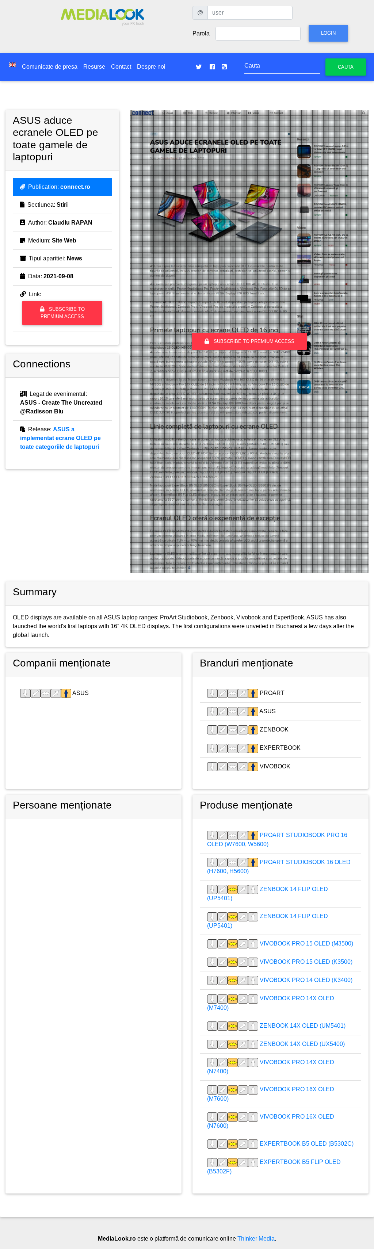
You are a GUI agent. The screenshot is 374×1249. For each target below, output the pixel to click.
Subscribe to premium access (63, 312)
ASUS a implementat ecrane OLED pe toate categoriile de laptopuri (60, 438)
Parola (201, 33)
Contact (121, 67)
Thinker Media (256, 1238)
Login (328, 33)
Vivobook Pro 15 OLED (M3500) (305, 943)
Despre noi (151, 67)
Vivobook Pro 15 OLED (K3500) (305, 962)
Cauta (346, 67)
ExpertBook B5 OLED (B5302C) (306, 1144)
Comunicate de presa (49, 67)
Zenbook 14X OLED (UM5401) (302, 1026)
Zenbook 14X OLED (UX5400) (301, 1044)
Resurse (94, 67)
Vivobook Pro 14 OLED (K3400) (305, 980)
